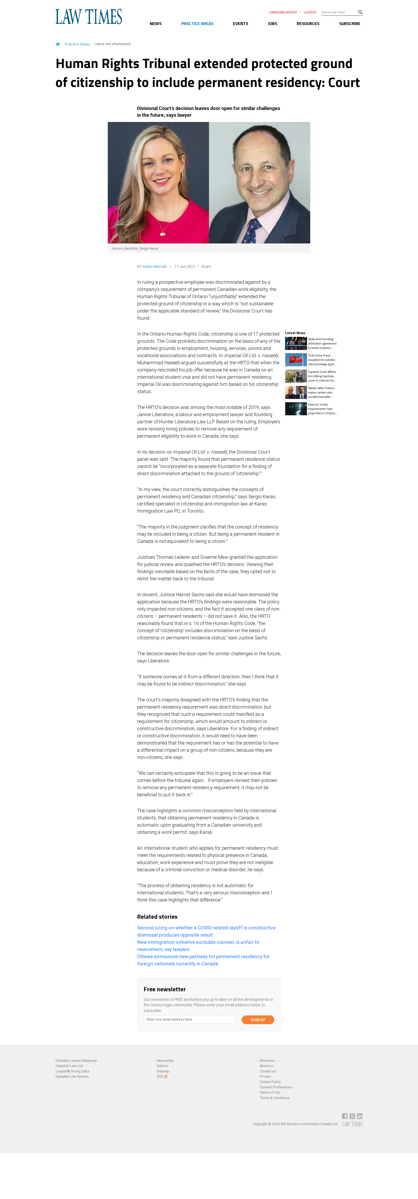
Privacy (265, 1076)
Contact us (268, 1071)
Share (206, 266)
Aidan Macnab (155, 266)
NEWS (156, 23)
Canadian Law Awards (72, 1076)
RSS (160, 1076)
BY (152, 266)
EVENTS (240, 23)
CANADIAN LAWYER (283, 12)
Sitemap (163, 1071)
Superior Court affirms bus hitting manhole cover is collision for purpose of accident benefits (322, 376)
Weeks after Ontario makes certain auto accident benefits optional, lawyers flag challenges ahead (322, 392)
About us (266, 1066)
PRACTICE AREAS (197, 23)
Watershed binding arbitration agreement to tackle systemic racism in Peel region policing (322, 343)
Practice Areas (77, 44)
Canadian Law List (69, 1066)
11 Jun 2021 (184, 266)
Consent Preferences (276, 1087)
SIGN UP (258, 1020)
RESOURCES (308, 23)
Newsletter (165, 1061)
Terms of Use (270, 1092)
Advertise (267, 1061)
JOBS (272, 23)
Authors (163, 1066)
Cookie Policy (270, 1082)
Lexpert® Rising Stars (72, 1071)
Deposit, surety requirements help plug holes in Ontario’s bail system (322, 408)
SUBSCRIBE (349, 23)
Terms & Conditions (275, 1098)
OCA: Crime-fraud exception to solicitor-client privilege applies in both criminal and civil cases (322, 359)
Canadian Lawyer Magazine (76, 1061)
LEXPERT (310, 12)
